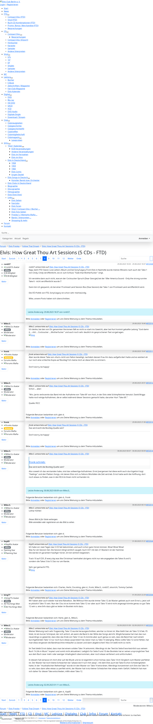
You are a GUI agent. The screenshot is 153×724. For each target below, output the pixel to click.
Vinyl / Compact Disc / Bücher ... (25, 209)
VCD (9, 108)
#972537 (149, 625)
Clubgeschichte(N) (16, 128)
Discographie (14, 189)
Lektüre (7, 77)
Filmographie (14, 191)
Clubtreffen (13, 131)
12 (64, 258)
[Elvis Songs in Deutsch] (29, 178)
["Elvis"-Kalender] (23, 146)
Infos (6, 143)
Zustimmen (7, 719)
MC (5, 74)
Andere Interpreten (16, 51)
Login (2, 4)
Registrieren (12, 4)
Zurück (12, 258)
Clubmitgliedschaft (16, 134)
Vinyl (6, 54)
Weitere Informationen (70, 722)
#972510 (149, 323)
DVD (10, 97)
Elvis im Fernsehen (19, 154)
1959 (13, 166)
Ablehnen (19, 719)
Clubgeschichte (15, 126)
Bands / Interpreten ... (21, 217)
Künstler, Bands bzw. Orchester (25, 180)
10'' (9, 60)
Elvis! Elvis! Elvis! (15, 194)
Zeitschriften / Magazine (19, 85)
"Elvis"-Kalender (15, 146)
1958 (13, 163)
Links (10, 197)
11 (58, 258)
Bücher (11, 80)
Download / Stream (16, 117)
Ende (79, 258)
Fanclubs (15, 203)
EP (9, 62)
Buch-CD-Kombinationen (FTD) (21, 22)
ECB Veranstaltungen (21, 148)
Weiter (71, 258)
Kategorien (8, 238)
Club (6, 120)
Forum (7, 223)
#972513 (149, 422)
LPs (9, 57)
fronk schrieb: (37, 462)
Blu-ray (11, 100)
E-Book (11, 83)
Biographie (13, 186)
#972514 (149, 451)
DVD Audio (12, 111)
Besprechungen (15, 28)
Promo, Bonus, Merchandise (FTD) (23, 25)
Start (6, 8)
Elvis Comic (16, 171)
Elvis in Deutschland (17, 160)
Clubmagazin (13, 137)
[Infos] (9, 143)
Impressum (88, 722)
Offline (7, 270)
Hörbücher (13, 42)
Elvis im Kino (17, 157)
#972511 (149, 351)
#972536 (149, 595)
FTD (5, 14)
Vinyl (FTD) (12, 20)
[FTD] (8, 14)
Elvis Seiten (16, 200)
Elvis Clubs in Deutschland (19, 183)
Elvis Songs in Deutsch (18, 177)
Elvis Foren (16, 206)
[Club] (9, 120)
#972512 (149, 383)
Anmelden (35, 319)
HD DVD (11, 103)
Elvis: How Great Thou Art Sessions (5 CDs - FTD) (69, 267)
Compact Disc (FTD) (16, 17)
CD (5, 31)
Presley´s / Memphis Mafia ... (24, 214)
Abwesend (8, 358)
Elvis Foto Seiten (18, 212)
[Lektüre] (12, 77)
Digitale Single (14, 114)
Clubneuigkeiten (15, 123)
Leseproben (16, 140)
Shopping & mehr (19, 220)
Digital (7, 94)
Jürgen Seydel (17, 174)
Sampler (11, 48)
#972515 (149, 505)
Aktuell (17, 238)
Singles (11, 65)
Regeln (26, 238)
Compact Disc (14, 34)
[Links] (13, 198)
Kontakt (7, 226)
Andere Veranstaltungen (22, 151)
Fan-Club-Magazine (16, 88)
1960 (13, 169)
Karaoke (11, 45)
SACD (10, 105)
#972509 (149, 264)
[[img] (32, 335)
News (6, 11)
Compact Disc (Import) (18, 40)
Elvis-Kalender (14, 91)
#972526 (149, 541)
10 (53, 258)
